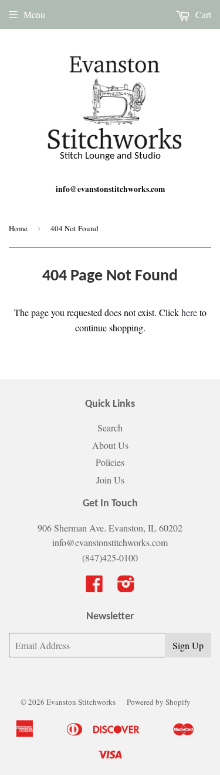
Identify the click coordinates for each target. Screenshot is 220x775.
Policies (110, 462)
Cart (202, 14)
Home (18, 228)
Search (110, 427)
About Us (110, 445)
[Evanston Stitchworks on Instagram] (126, 587)
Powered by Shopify (159, 702)
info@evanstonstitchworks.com (110, 189)
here (189, 312)
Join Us (110, 480)
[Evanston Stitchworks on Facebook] (94, 587)
